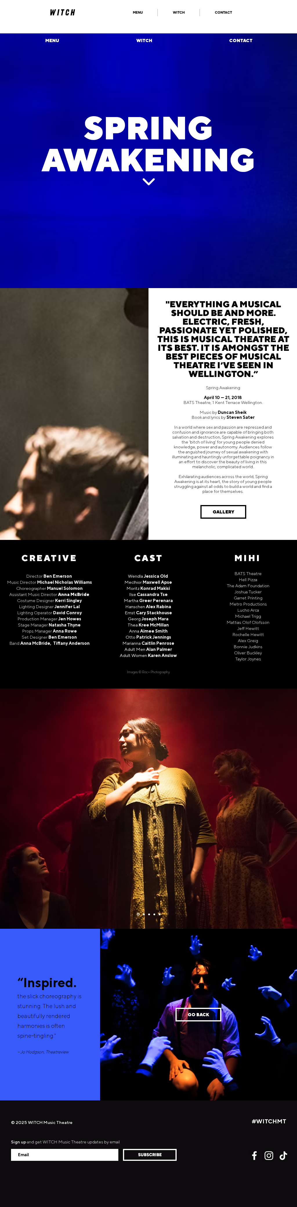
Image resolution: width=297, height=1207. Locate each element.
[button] (137, 12)
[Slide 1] (138, 914)
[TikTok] (283, 1155)
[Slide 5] (159, 914)
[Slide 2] (149, 914)
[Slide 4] (154, 914)
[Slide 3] (143, 914)
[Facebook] (254, 1155)
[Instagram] (269, 1155)
